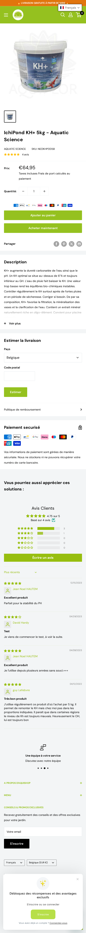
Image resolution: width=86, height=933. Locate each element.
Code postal (12, 367)
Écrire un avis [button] (43, 558)
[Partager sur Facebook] (56, 244)
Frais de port (46, 173)
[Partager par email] (79, 244)
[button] (26, 528)
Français (11, 862)
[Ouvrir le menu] (6, 15)
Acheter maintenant (43, 228)
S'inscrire (16, 844)
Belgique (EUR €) (38, 862)
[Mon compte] (71, 15)
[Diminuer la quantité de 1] (23, 191)
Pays (7, 349)
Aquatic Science (15, 149)
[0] (78, 14)
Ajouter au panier (43, 215)
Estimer (15, 392)
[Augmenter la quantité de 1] (44, 191)
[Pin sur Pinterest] (64, 244)
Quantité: (10, 191)
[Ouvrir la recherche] (63, 15)
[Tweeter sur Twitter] (71, 244)
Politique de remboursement (22, 409)
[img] (12, 583)
